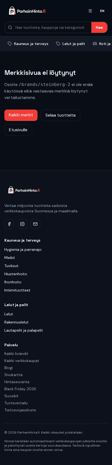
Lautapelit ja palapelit (23, 330)
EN (102, 11)
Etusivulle (18, 130)
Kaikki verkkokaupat (21, 360)
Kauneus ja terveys (31, 43)
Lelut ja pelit (74, 43)
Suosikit (11, 395)
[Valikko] (90, 11)
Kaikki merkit (21, 115)
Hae (99, 27)
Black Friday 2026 (20, 388)
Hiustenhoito (15, 273)
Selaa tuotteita (60, 115)
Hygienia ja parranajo (23, 249)
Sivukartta (13, 374)
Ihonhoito (12, 282)
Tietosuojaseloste (20, 410)
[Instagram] (22, 224)
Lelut (8, 314)
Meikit (9, 257)
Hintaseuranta (16, 381)
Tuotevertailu (16, 402)
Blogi (8, 367)
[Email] (35, 224)
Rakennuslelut (16, 322)
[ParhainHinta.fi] (43, 10)
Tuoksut (11, 265)
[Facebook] (9, 224)
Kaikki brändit (16, 353)
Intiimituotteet (17, 290)
